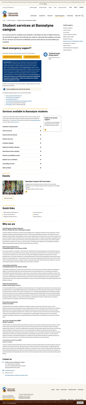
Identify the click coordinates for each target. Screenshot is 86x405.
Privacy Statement (12, 403)
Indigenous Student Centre (9, 216)
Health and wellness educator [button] (11, 147)
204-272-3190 (15, 122)
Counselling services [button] (9, 163)
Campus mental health (8, 214)
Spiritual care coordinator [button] (10, 159)
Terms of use (71, 399)
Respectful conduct (68, 39)
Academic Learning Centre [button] (10, 126)
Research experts (72, 389)
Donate (81, 7)
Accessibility (80, 389)
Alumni (50, 7)
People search (64, 389)
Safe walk (35, 214)
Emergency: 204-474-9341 (25, 396)
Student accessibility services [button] (11, 155)
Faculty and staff (43, 7)
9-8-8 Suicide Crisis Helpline (12, 97)
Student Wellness (67, 50)
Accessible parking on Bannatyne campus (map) (16, 375)
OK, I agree (80, 402)
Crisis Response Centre (11, 99)
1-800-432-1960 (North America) (26, 394)
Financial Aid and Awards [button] (10, 135)
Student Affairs (67, 45)
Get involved (66, 32)
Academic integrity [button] (8, 143)
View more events (8, 198)
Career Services (67, 30)
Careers (53, 389)
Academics (42, 15)
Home (4, 20)
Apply (75, 7)
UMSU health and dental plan (10, 212)
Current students (33, 7)
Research (50, 15)
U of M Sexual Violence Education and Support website (19, 101)
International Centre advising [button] (11, 151)
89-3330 (19, 53)
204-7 (15, 53)
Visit (70, 7)
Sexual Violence (37, 216)
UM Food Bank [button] (7, 168)
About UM (78, 15)
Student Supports (59, 15)
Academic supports (68, 28)
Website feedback (79, 399)
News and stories (62, 7)
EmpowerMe (9, 104)
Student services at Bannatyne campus (73, 41)
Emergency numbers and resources (12, 56)
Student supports (11, 20)
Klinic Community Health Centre (13, 95)
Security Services (10, 102)
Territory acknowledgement (8, 7)
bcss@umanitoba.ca (26, 67)
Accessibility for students (69, 43)
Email (55, 7)
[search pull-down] (82, 16)
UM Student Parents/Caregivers (70, 47)
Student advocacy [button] (8, 139)
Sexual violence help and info (31, 56)
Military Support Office (68, 36)
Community (70, 15)
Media (57, 389)
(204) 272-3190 (14, 67)
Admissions (34, 15)
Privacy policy (63, 399)
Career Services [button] (7, 130)
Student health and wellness (70, 34)
